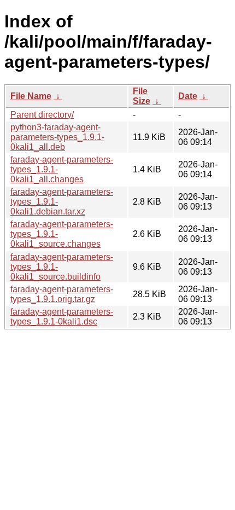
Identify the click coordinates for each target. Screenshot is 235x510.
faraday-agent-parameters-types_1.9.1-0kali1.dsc (61, 316)
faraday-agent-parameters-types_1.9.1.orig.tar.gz (61, 294)
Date (187, 96)
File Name (30, 96)
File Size (141, 96)
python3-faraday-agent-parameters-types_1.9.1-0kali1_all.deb (57, 137)
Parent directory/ (42, 114)
